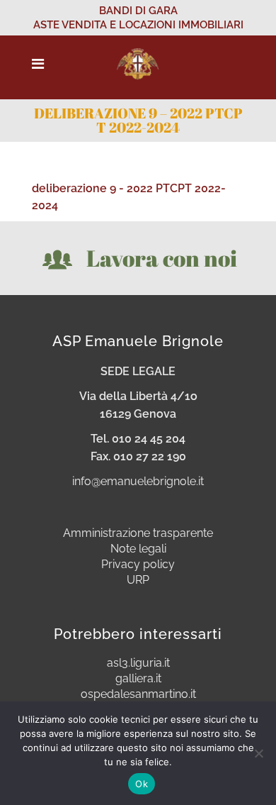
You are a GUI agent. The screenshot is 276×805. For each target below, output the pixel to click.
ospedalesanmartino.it (138, 694)
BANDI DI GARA (138, 10)
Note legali (138, 549)
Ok (141, 783)
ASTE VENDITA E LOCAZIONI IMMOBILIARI (138, 24)
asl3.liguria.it (138, 663)
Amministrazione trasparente (138, 533)
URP (138, 580)
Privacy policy (138, 564)
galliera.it (138, 678)
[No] (258, 753)
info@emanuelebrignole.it (138, 481)
